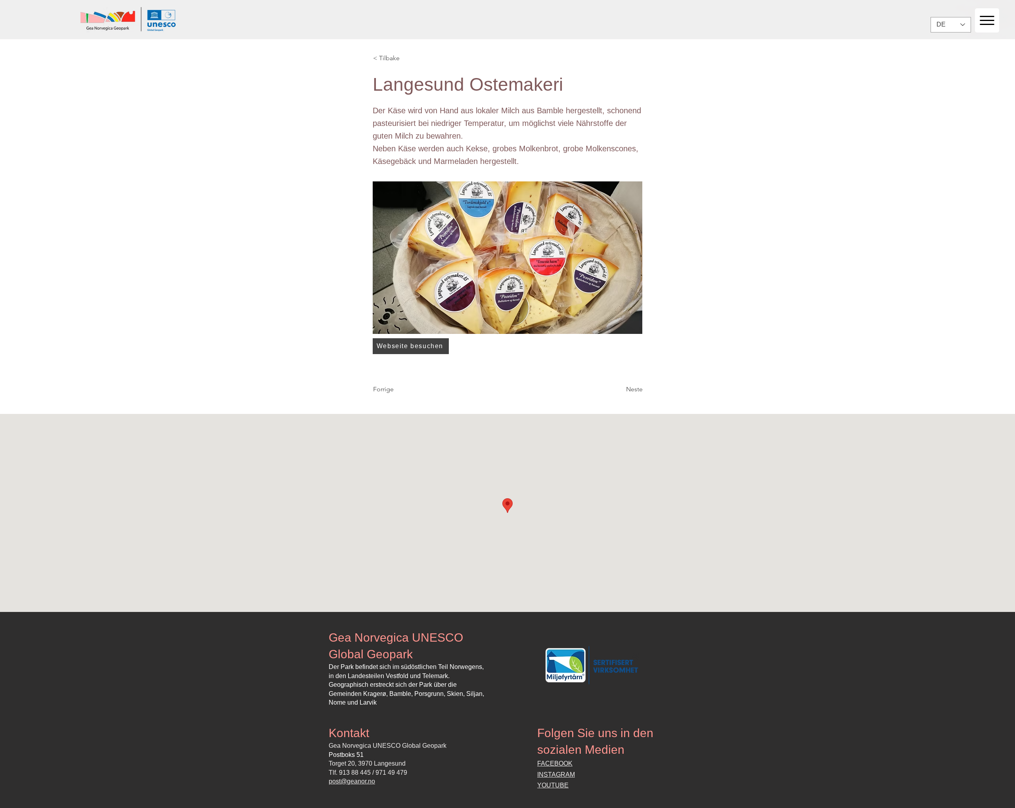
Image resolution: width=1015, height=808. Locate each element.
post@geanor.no (352, 781)
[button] (399, 58)
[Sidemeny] (987, 20)
